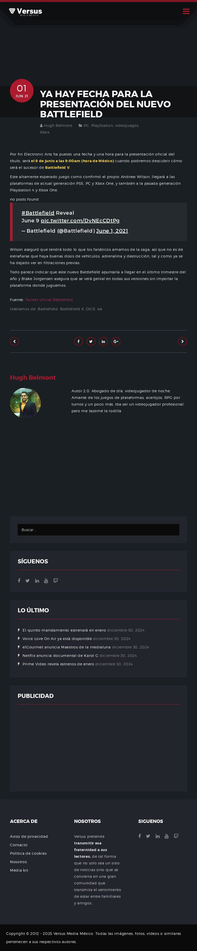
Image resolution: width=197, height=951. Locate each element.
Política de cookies (28, 853)
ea (99, 309)
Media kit (19, 870)
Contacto (19, 845)
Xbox (45, 132)
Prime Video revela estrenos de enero (58, 664)
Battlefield (48, 309)
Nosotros (18, 862)
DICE (90, 309)
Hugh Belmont (58, 125)
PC (86, 125)
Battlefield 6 (72, 309)
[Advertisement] (98, 483)
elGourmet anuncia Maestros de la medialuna (67, 647)
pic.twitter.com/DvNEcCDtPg (80, 221)
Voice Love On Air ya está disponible (57, 638)
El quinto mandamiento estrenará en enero (64, 630)
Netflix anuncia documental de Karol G (60, 655)
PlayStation (102, 125)
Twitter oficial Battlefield (49, 299)
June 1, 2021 (112, 231)
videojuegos (127, 125)
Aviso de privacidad (29, 836)
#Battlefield (38, 213)
